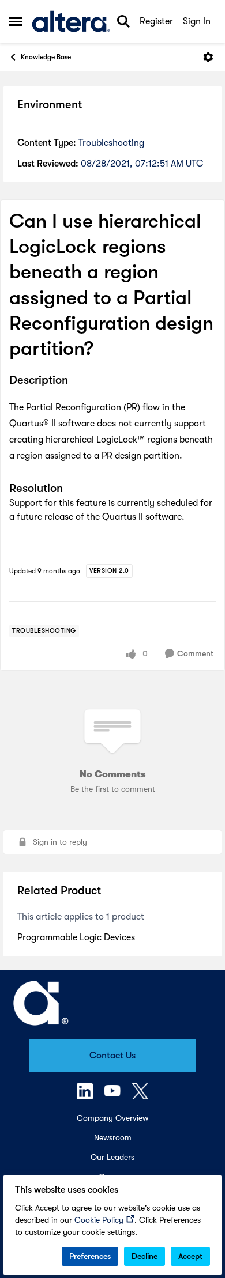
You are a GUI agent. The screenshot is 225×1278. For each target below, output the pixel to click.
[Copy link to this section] (76, 380)
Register (156, 21)
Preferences (90, 1256)
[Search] (123, 21)
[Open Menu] (208, 57)
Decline (145, 1256)
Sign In (197, 21)
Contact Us (112, 1055)
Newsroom (113, 1137)
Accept (190, 1256)
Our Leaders (112, 1157)
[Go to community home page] (71, 21)
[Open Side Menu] (15, 21)
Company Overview (112, 1117)
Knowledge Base (46, 57)
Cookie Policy (98, 1219)
